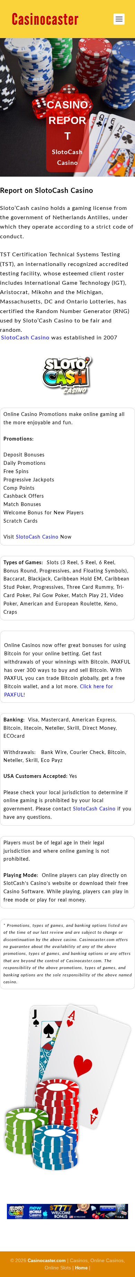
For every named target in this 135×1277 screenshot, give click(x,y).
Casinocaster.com (47, 1260)
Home (81, 1267)
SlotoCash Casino (25, 337)
